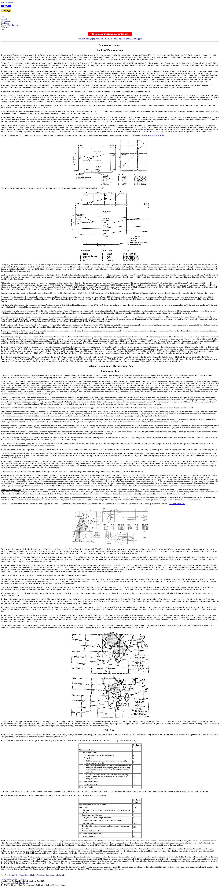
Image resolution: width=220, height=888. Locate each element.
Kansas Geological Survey (10, 879)
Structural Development (9, 25)
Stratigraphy (5, 23)
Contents (4, 19)
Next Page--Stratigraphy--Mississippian (128, 39)
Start (2, 17)
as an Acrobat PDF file (155, 135)
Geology (24, 879)
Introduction (5, 21)
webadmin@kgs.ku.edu (19, 883)
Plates (3, 29)
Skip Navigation (7, 2)
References (5, 27)
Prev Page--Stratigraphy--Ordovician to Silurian (95, 39)
